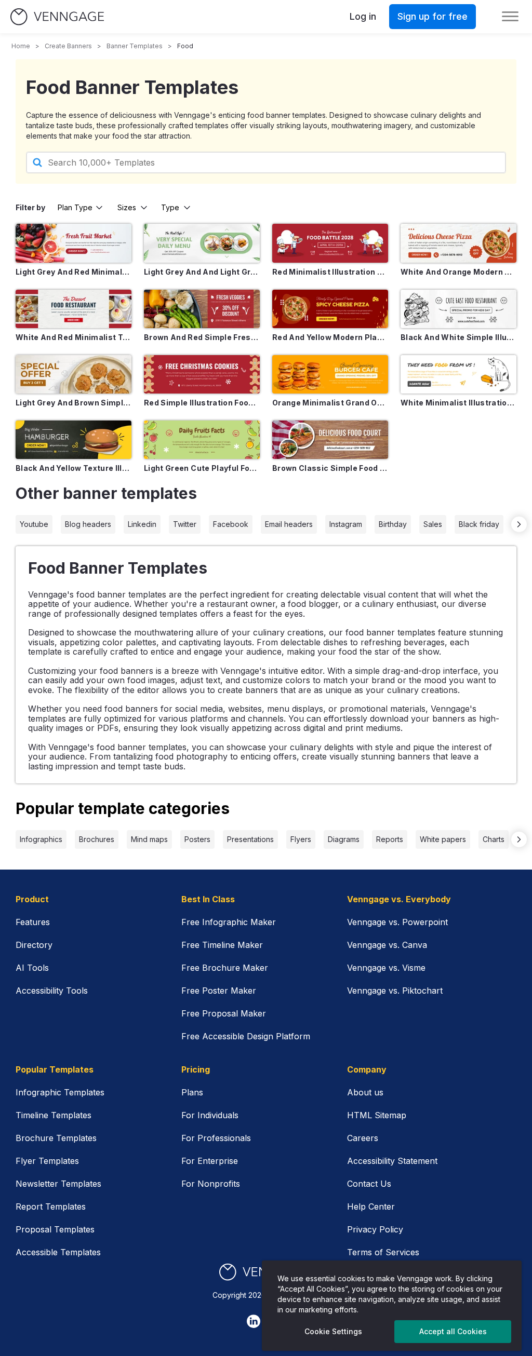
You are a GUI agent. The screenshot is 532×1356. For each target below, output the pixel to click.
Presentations (250, 839)
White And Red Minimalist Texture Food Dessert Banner (73, 337)
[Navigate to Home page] (57, 16)
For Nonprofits (210, 1183)
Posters (197, 839)
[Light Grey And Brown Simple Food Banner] (73, 374)
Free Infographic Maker (228, 922)
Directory (34, 945)
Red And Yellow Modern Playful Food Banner (330, 337)
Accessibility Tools (52, 990)
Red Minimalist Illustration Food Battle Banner (330, 271)
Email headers (289, 524)
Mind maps (149, 839)
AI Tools (32, 967)
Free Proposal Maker (223, 1013)
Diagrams (344, 839)
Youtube (34, 524)
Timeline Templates (53, 1115)
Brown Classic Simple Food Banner (330, 468)
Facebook (230, 524)
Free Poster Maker (218, 990)
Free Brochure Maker (224, 967)
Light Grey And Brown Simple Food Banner (73, 402)
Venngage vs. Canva (387, 945)
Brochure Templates (56, 1138)
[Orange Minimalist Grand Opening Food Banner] (330, 374)
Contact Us (369, 1183)
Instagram (345, 524)
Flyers (300, 839)
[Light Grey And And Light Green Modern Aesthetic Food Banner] (202, 243)
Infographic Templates (60, 1092)
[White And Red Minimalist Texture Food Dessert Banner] (73, 309)
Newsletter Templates (58, 1183)
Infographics (41, 839)
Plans (192, 1092)
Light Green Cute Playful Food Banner (202, 468)
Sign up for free (432, 16)
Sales (432, 524)
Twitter (184, 524)
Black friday (479, 524)
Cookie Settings (333, 1331)
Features (33, 922)
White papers (443, 839)
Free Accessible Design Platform (245, 1036)
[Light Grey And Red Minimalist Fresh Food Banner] (73, 243)
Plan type (75, 207)
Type (170, 207)
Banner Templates (135, 46)
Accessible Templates (58, 1252)
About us (365, 1092)
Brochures (96, 839)
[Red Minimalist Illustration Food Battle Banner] (330, 243)
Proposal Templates (55, 1229)
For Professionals (216, 1138)
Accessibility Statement (392, 1161)
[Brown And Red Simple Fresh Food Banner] (202, 309)
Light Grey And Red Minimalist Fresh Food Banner (73, 271)
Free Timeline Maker (222, 945)
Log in (363, 16)
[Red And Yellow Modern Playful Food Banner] (330, 309)
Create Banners (68, 46)
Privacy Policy (375, 1229)
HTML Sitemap (376, 1115)
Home (20, 46)
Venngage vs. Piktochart (395, 990)
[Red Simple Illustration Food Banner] (202, 374)
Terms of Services (383, 1252)
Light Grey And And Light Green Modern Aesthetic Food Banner (202, 271)
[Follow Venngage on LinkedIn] (253, 1321)
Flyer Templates (47, 1161)
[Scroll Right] (519, 524)
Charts (493, 839)
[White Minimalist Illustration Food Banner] (458, 374)
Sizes (126, 207)
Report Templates (51, 1206)
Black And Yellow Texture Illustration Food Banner (73, 468)
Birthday (393, 524)
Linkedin (142, 524)
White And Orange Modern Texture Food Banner (458, 271)
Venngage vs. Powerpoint (397, 922)
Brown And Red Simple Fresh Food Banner (202, 337)
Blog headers (88, 524)
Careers (362, 1138)
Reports (389, 839)
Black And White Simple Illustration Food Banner (458, 337)
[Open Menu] (510, 16)
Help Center (371, 1206)
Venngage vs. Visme (386, 967)
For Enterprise (209, 1161)
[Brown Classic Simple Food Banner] (330, 440)
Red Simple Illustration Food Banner (202, 402)
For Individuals (209, 1115)
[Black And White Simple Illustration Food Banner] (458, 309)
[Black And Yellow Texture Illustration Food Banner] (73, 440)
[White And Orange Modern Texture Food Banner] (458, 243)
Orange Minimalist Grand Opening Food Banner (330, 402)
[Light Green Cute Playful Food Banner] (202, 440)
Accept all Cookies (453, 1331)
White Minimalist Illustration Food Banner (458, 402)
